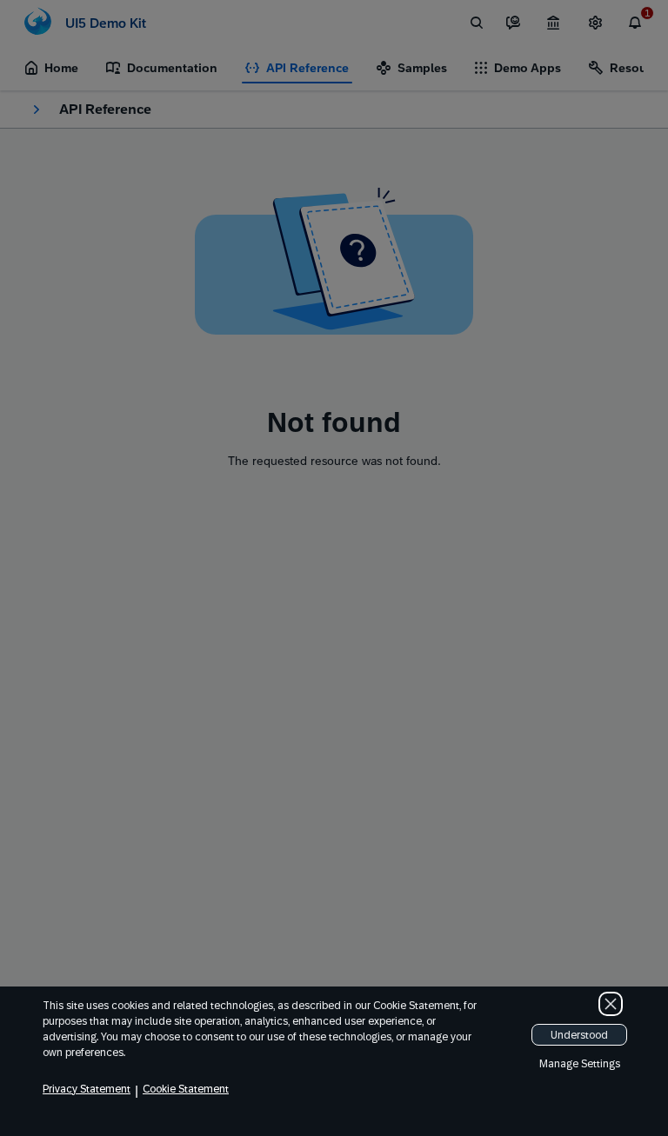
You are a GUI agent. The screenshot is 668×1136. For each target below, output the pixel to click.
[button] (610, 1004)
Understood (579, 1035)
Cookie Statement (186, 1089)
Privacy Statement (86, 1089)
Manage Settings (579, 1064)
